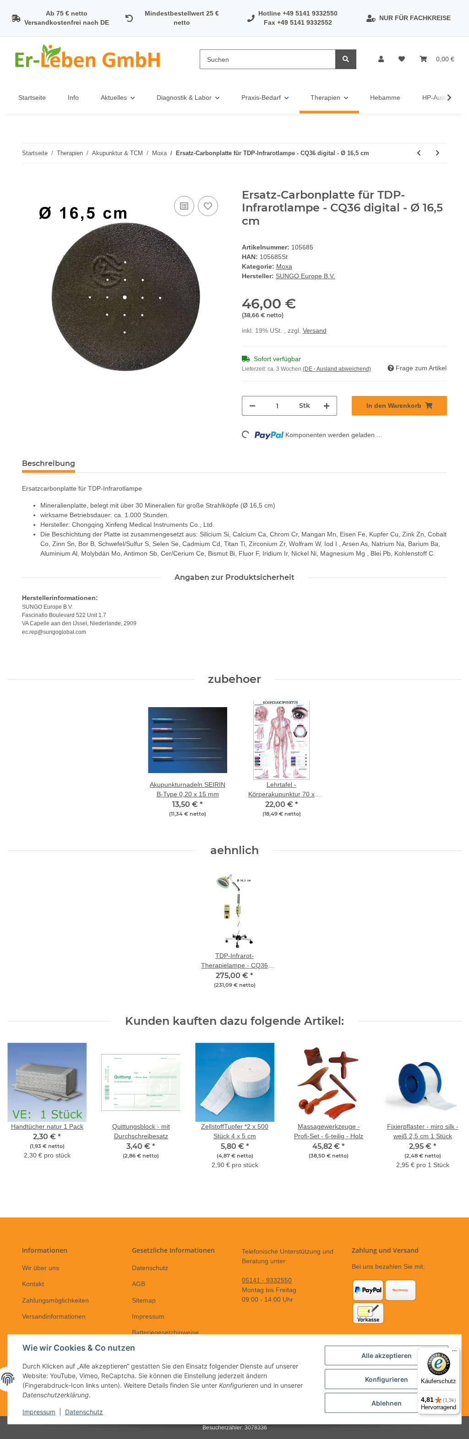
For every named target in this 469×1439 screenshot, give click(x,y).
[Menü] (454, 1352)
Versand (315, 330)
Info (73, 97)
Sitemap (144, 1300)
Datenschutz (150, 1267)
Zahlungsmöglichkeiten (55, 1300)
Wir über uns (40, 1267)
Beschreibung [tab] (48, 463)
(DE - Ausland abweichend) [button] (337, 369)
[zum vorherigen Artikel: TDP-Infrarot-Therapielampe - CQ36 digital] (418, 153)
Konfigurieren (386, 1379)
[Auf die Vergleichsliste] (184, 206)
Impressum (148, 1316)
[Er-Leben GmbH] (88, 59)
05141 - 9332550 (267, 1280)
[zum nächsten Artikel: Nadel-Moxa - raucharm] (437, 153)
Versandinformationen (54, 1316)
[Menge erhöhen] (326, 405)
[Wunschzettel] (401, 59)
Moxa (284, 266)
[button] (381, 59)
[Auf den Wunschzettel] (208, 206)
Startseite (32, 97)
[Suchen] (345, 59)
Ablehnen (386, 1403)
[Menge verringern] (252, 405)
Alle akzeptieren (386, 1355)
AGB (138, 1284)
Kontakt (33, 1284)
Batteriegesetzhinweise (165, 1332)
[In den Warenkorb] (29, 184)
